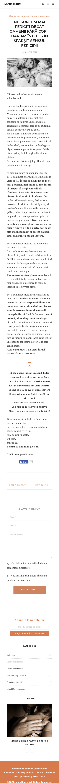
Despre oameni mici (40, 16)
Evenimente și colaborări (17, 675)
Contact (26, 776)
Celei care (11, 655)
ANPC (36, 776)
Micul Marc (13, 4)
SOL (43, 776)
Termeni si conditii (22, 768)
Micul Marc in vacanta (16, 689)
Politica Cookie (34, 772)
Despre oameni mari (19, 16)
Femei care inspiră (14, 682)
